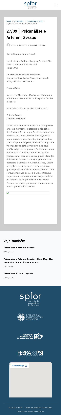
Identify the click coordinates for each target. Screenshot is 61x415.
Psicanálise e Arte (38, 45)
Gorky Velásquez (37, 411)
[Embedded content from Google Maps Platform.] (30, 379)
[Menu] (56, 5)
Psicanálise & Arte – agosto (18, 273)
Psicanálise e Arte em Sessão (19, 247)
